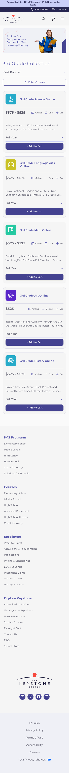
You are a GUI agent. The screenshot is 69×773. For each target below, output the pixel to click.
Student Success (13, 622)
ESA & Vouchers (13, 566)
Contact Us (10, 634)
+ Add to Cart (35, 146)
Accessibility (34, 745)
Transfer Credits (13, 578)
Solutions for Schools (16, 473)
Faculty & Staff (12, 628)
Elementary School (15, 443)
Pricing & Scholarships (17, 560)
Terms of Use (34, 737)
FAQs (7, 640)
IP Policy (34, 723)
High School (11, 455)
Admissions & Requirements (20, 548)
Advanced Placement (16, 511)
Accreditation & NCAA (17, 604)
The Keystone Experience (18, 610)
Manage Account (14, 584)
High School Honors (16, 517)
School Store (11, 646)
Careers (34, 752)
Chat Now (61, 9)
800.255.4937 (41, 9)
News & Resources (14, 616)
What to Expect (13, 542)
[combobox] (34, 73)
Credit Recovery (13, 467)
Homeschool (11, 461)
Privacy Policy (34, 730)
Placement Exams (14, 572)
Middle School (12, 449)
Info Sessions (11, 554)
